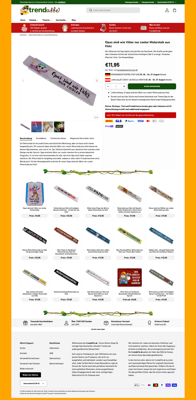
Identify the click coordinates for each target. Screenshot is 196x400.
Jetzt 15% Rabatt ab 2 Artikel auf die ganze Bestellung (130, 115)
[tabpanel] (60, 154)
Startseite (23, 35)
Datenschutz (55, 358)
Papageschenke (148, 2)
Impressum (54, 348)
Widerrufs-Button (30, 375)
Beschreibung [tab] (26, 138)
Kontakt (23, 353)
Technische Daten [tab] (58, 138)
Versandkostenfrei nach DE (127, 70)
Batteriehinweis (56, 363)
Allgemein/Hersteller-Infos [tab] (82, 138)
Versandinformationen (29, 358)
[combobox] (113, 10)
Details (163, 74)
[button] (174, 10)
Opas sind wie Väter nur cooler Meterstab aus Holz (44, 35)
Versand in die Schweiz (30, 363)
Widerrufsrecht (26, 368)
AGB (51, 353)
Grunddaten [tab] (41, 138)
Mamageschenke (131, 2)
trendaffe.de (29, 391)
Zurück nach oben (98, 329)
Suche (22, 348)
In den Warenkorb (152, 86)
